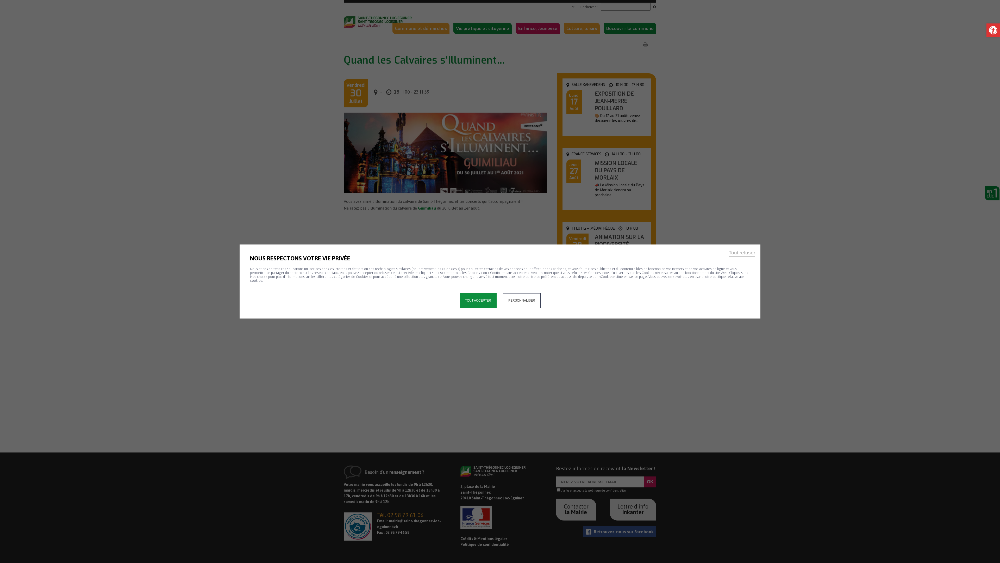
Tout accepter (478, 300)
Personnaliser (521, 300)
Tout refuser (742, 252)
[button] (993, 30)
